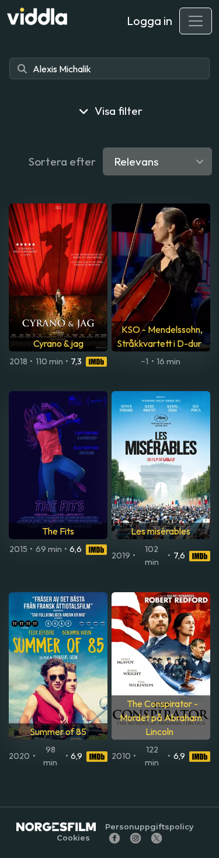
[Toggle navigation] (195, 21)
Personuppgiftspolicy (149, 826)
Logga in (149, 20)
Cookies (73, 838)
